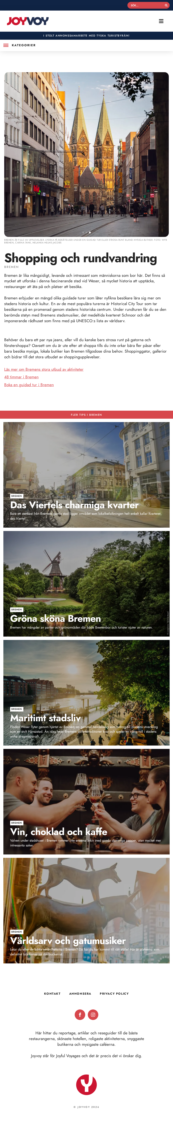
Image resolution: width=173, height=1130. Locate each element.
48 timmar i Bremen (21, 377)
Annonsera (80, 993)
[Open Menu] (5, 45)
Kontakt (52, 993)
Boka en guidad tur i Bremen (29, 385)
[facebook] (80, 1014)
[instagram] (93, 1014)
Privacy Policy (114, 993)
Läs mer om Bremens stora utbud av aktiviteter (44, 369)
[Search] (166, 5)
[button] (83, 232)
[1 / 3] (86, 154)
